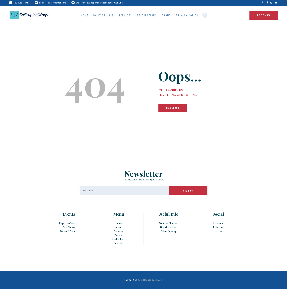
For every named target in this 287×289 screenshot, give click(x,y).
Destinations (118, 239)
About (118, 227)
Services (118, 231)
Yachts (118, 235)
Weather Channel (168, 223)
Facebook (218, 223)
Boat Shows (68, 227)
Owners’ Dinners (69, 231)
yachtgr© (129, 279)
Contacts (118, 243)
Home (119, 223)
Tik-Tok (218, 231)
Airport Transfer (168, 227)
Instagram (218, 227)
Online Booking (168, 231)
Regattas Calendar (68, 223)
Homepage (172, 107)
